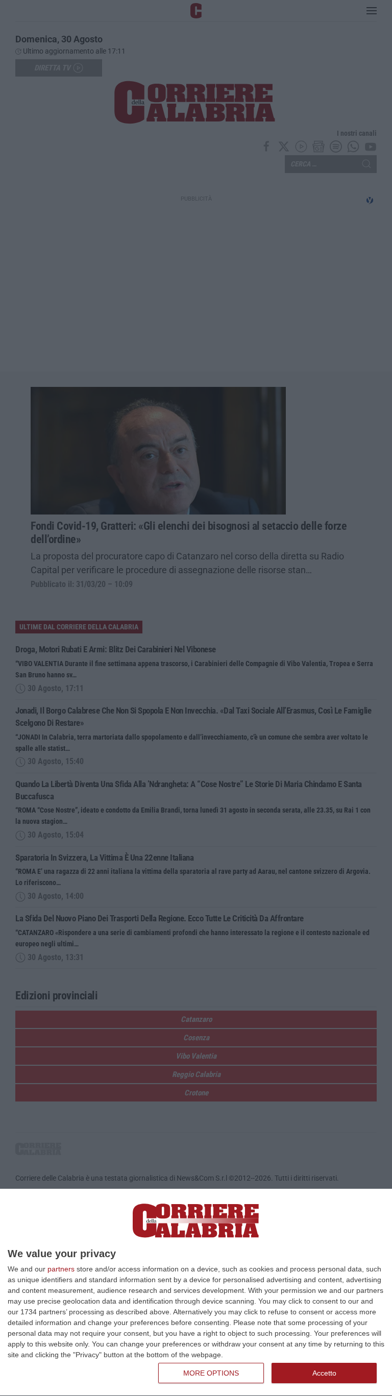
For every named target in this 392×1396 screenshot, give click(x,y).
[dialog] (196, 1292)
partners (61, 1268)
